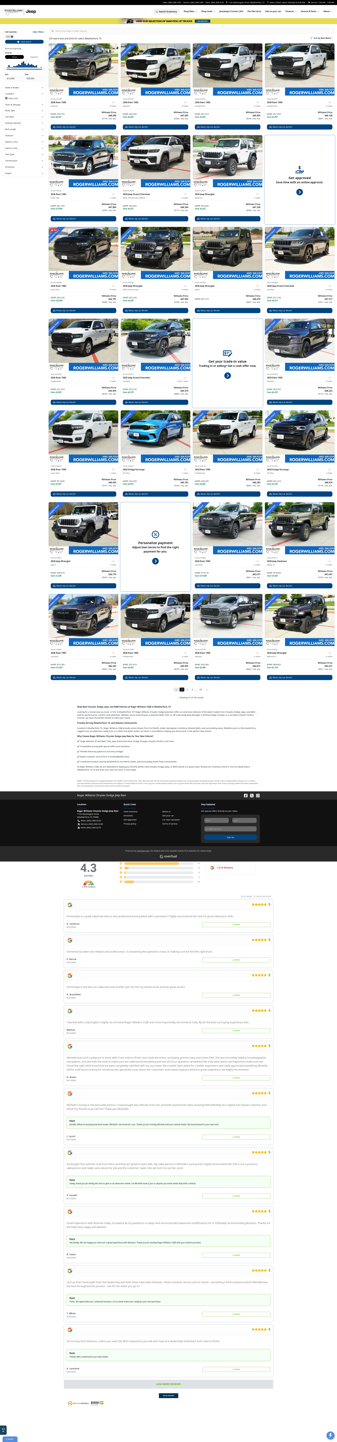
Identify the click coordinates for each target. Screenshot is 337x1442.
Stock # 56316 (200, 190)
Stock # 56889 (56, 282)
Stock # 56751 (272, 99)
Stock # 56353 (200, 282)
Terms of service (169, 823)
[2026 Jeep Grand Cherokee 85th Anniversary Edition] (155, 161)
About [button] (326, 11)
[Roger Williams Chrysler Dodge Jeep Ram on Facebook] (245, 795)
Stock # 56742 (128, 99)
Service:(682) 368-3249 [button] (92, 824)
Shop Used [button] (206, 11)
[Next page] (206, 690)
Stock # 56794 (200, 649)
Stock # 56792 (200, 466)
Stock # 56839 (128, 190)
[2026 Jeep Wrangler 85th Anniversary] (155, 253)
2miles (113, 106)
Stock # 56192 (56, 190)
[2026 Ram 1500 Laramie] (227, 528)
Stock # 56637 (56, 466)
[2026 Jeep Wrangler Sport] (227, 253)
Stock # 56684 (200, 558)
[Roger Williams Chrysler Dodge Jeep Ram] (26, 11)
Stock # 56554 (272, 374)
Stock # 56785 (56, 99)
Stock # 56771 (272, 558)
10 (200, 689)
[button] (245, 2)
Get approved (130, 819)
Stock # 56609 (56, 649)
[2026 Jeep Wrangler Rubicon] (227, 161)
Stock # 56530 (56, 374)
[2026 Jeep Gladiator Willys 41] (300, 528)
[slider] (5, 69)
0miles (113, 289)
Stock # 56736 (272, 466)
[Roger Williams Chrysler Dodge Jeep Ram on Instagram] (257, 795)
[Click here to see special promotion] (168, 21)
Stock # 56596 (128, 649)
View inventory (130, 811)
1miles (113, 197)
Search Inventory (168, 11)
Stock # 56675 (128, 466)
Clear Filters (38, 32)
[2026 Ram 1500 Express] (83, 69)
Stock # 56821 (272, 649)
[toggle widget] (330, 1435)
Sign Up (230, 837)
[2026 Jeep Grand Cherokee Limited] (300, 253)
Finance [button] (289, 11)
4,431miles (182, 381)
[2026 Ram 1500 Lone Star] (83, 161)
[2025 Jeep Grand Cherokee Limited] (155, 345)
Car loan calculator (171, 819)
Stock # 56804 (272, 282)
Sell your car (168, 815)
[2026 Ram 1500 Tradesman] (227, 69)
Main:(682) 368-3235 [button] (91, 820)
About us (166, 811)
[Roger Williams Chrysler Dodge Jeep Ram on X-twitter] (251, 795)
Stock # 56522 (200, 99)
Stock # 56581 (56, 558)
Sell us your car (273, 11)
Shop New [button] (189, 11)
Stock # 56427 (128, 374)
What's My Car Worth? (66, 127)
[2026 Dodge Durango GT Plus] (155, 436)
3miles (185, 197)
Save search (25, 41)
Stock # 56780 (128, 282)
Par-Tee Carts (254, 11)
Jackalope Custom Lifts (231, 11)
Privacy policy (130, 823)
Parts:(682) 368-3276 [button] (91, 827)
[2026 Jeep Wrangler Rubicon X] (300, 620)
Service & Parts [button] (308, 11)
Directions (128, 815)
